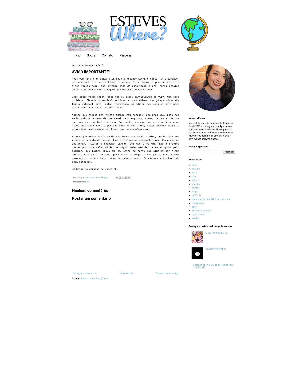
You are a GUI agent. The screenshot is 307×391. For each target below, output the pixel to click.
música (195, 180)
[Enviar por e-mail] (116, 177)
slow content (198, 214)
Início (77, 55)
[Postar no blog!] (119, 177)
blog (87, 182)
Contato (107, 55)
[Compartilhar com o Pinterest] (128, 177)
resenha (196, 184)
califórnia (196, 195)
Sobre (91, 55)
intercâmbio (198, 203)
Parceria (125, 55)
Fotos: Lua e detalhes (215, 248)
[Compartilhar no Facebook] (125, 177)
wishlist (195, 218)
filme (194, 207)
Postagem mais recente (85, 273)
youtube (196, 168)
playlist (195, 187)
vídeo (194, 165)
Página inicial (126, 273)
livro (194, 176)
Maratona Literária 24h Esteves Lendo (211, 199)
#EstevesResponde (201, 210)
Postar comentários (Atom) (94, 278)
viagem (195, 191)
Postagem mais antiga (166, 273)
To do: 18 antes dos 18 (216, 232)
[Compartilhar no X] (122, 177)
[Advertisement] (212, 324)
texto (194, 172)
